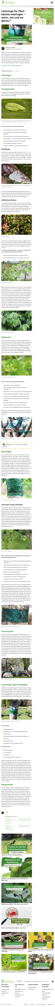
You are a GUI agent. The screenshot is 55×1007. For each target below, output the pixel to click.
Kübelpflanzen (4, 993)
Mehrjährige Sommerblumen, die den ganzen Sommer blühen (9, 821)
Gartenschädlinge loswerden (46, 994)
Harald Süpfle (8, 185)
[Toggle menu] (52, 3)
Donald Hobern (8, 120)
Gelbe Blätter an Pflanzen (19, 992)
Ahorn (28, 257)
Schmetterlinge (13, 288)
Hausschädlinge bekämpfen (46, 997)
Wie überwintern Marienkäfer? (32, 988)
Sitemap (32, 1004)
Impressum (50, 1004)
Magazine (26, 1004)
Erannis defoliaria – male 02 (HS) (18, 185)
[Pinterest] (53, 981)
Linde (18, 257)
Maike (6, 812)
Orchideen (4, 991)
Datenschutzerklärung (41, 1004)
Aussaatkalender (27, 981)
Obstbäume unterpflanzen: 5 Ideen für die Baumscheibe (25, 819)
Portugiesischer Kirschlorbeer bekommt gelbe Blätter (25, 826)
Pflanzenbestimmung (38, 981)
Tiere (2, 995)
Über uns (47, 981)
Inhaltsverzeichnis (10, 71)
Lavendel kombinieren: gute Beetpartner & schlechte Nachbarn (9, 827)
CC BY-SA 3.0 (10, 186)
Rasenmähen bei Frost (20, 989)
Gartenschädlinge (20, 6)
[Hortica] (8, 2)
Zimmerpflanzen (5, 989)
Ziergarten (6, 6)
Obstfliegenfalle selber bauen (47, 990)
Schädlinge (12, 6)
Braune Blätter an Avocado (19, 996)
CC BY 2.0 (25, 121)
